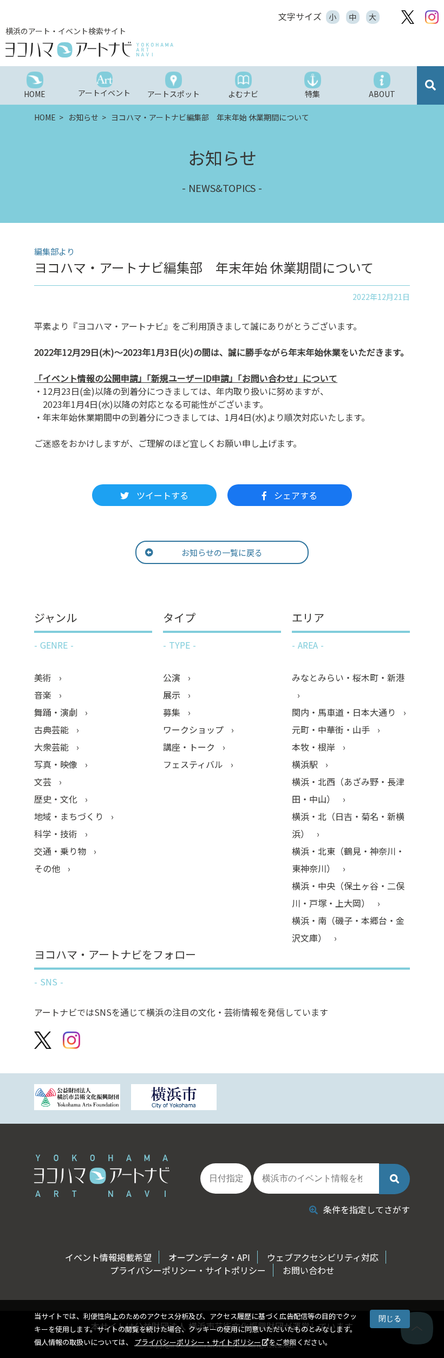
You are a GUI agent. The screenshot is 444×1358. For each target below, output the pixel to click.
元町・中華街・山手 (332, 729)
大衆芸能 (52, 746)
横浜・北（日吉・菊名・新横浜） (348, 825)
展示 (172, 694)
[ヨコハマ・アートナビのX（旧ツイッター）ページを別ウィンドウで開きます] (407, 17)
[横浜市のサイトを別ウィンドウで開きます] (174, 1098)
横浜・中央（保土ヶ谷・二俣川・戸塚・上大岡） (348, 894)
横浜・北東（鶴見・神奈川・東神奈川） (348, 859)
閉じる (389, 1318)
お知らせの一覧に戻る (222, 552)
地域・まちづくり (70, 816)
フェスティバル (194, 764)
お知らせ (84, 117)
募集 (172, 712)
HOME (45, 117)
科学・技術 (57, 833)
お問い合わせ (309, 1270)
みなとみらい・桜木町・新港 (348, 677)
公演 (172, 677)
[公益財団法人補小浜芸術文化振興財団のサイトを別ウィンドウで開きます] (77, 1098)
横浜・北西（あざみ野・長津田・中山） (348, 790)
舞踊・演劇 (57, 712)
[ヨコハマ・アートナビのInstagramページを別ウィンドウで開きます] (432, 17)
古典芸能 (52, 729)
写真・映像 (57, 764)
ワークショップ (194, 729)
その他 (48, 868)
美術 (44, 677)
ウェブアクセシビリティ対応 (322, 1257)
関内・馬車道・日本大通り (345, 712)
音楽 (44, 694)
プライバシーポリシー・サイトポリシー (197, 1342)
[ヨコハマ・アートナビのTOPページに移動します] (140, 49)
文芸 (44, 781)
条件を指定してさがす (366, 1209)
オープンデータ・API (209, 1257)
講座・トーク (190, 746)
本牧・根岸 (314, 746)
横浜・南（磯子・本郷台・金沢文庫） (348, 929)
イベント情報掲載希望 (108, 1257)
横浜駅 (306, 764)
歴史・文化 (57, 798)
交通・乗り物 (61, 850)
